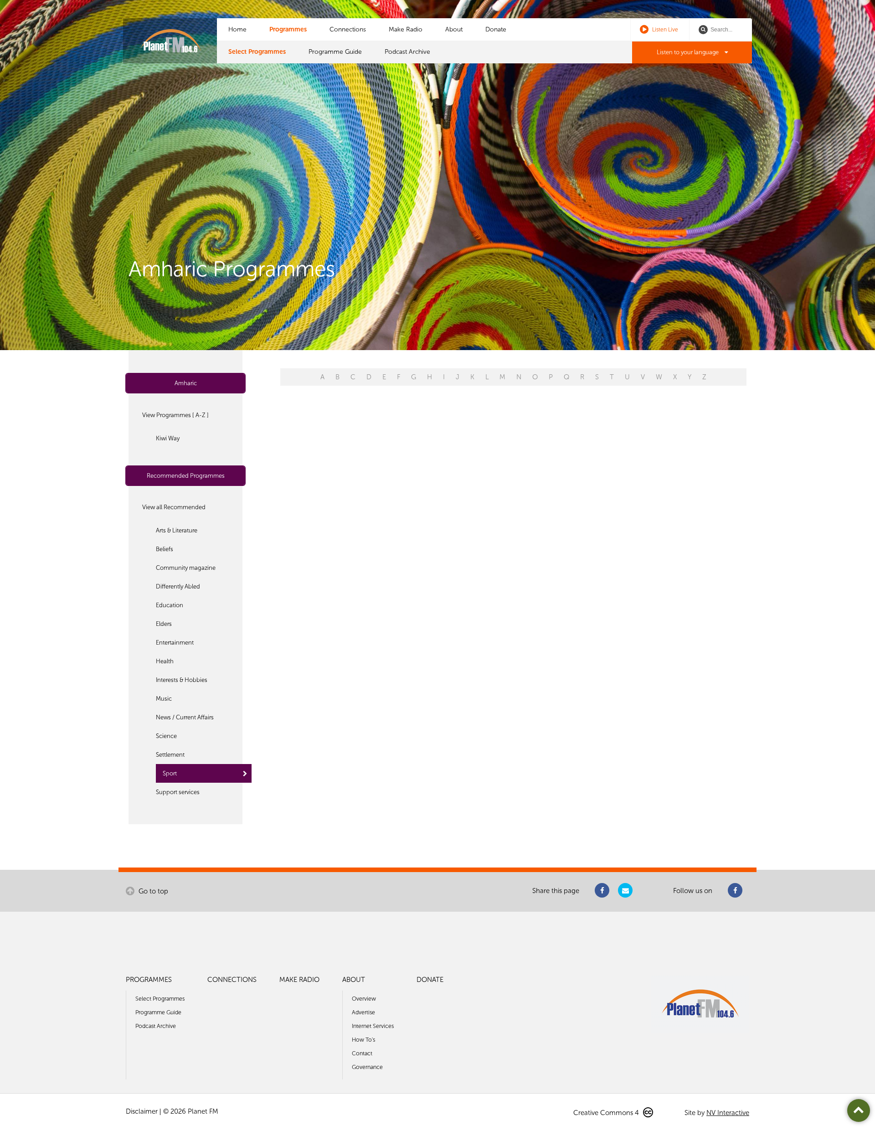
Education (169, 605)
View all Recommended (174, 507)
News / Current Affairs (185, 717)
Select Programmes (257, 52)
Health (165, 661)
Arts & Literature (176, 530)
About (454, 29)
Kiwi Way (168, 438)
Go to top (152, 891)
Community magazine (186, 567)
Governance (367, 1067)
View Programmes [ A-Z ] (175, 415)
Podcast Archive (407, 52)
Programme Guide (335, 52)
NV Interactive (727, 1113)
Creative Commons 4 (607, 1113)
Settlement (170, 754)
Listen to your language (688, 52)
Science (166, 736)
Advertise (363, 1012)
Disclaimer (142, 1111)
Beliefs (164, 549)
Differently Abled (178, 586)
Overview (364, 998)
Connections (347, 29)
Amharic (186, 383)
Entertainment (175, 642)
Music (164, 698)
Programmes (288, 29)
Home (237, 29)
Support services (178, 792)
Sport (170, 773)
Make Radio (405, 29)
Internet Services (373, 1026)
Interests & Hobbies (181, 680)
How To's (363, 1039)
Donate (495, 29)
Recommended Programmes (186, 475)
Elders (164, 623)
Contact (362, 1053)
